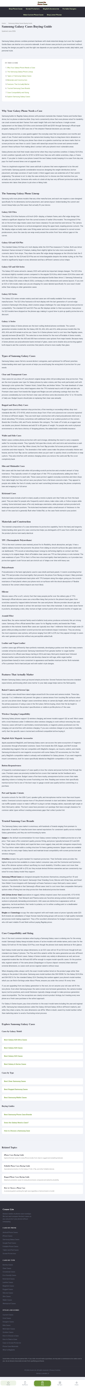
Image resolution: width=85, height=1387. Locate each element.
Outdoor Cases (8, 1332)
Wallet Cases (7, 1300)
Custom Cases (8, 1315)
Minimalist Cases (9, 1329)
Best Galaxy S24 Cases (13, 1048)
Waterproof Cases (9, 1303)
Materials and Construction (17, 80)
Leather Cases (8, 1282)
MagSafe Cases (8, 1286)
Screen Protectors (33, 9)
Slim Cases (7, 1296)
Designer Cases (8, 1322)
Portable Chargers (69, 9)
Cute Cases (7, 1318)
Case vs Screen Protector (12, 1343)
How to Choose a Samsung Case (17, 1131)
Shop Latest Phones (54, 15)
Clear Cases (7, 1268)
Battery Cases (8, 1265)
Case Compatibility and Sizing (18, 93)
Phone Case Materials (10, 1346)
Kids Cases (7, 1325)
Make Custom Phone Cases (33, 15)
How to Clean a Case (10, 1339)
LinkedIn (44, 1373)
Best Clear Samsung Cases (15, 1081)
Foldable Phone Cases (10, 1246)
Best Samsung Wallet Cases (15, 1098)
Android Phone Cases (10, 1232)
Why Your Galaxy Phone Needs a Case (21, 68)
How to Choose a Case (11, 1336)
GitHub (38, 1373)
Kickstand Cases (9, 1279)
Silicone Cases (8, 1293)
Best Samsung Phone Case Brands (18, 1115)
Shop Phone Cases (15, 9)
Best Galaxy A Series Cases (15, 1064)
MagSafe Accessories (51, 9)
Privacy (52, 1370)
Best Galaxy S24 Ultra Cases (15, 1040)
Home (4, 23)
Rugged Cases (8, 1289)
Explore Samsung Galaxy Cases (18, 97)
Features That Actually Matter (18, 84)
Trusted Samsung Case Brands (18, 88)
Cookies (57, 1370)
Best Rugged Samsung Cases (16, 1089)
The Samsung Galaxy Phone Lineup (20, 72)
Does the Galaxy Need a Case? (16, 1123)
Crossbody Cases (9, 1272)
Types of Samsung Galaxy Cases (19, 76)
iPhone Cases (7, 1236)
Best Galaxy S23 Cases (13, 1056)
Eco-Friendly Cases (9, 1275)
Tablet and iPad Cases (11, 1250)
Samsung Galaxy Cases (11, 1239)
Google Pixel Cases (9, 1243)
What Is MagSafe (9, 1350)
